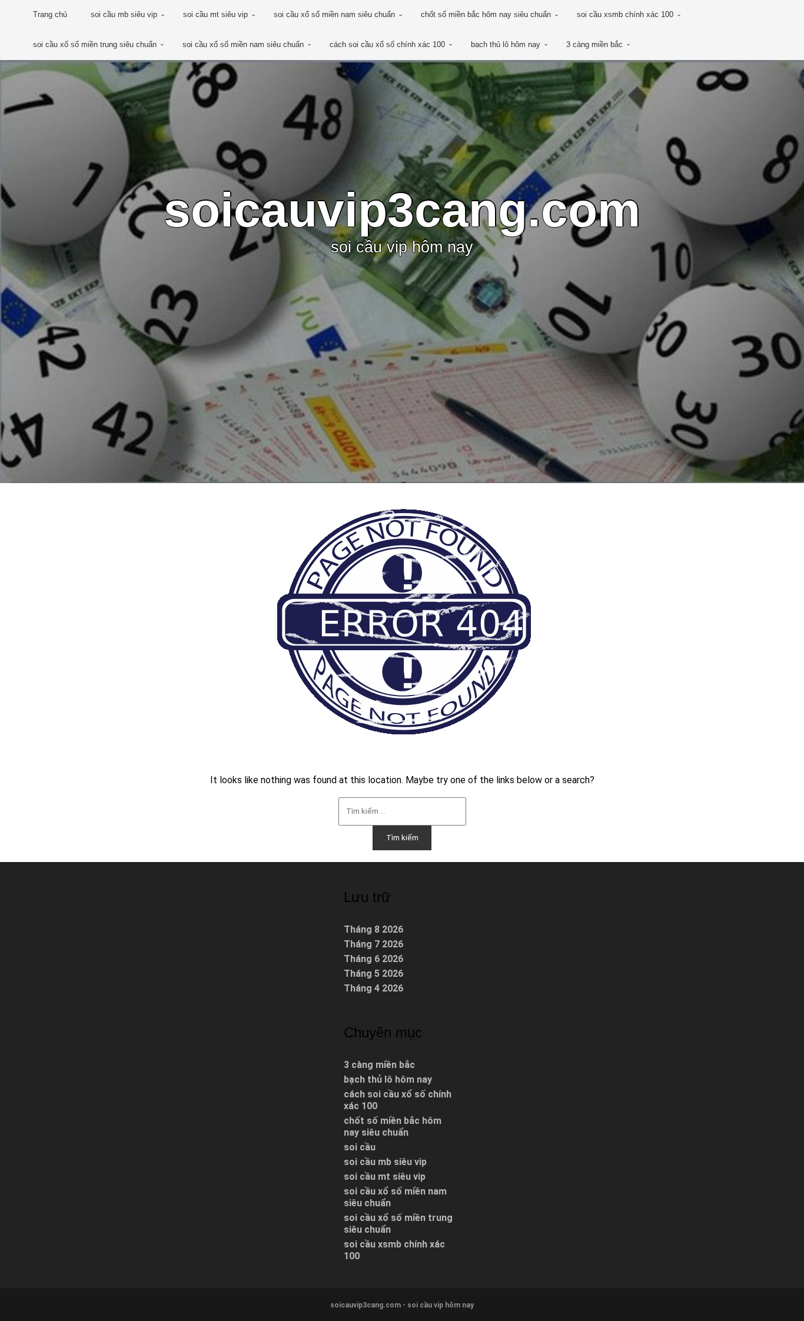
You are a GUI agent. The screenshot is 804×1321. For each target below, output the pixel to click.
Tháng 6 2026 (373, 958)
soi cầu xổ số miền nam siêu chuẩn (334, 14)
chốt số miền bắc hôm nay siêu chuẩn (486, 14)
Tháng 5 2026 (373, 973)
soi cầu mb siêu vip (124, 14)
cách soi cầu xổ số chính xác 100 (387, 44)
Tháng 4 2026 (373, 988)
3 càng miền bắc (594, 44)
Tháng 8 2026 (373, 929)
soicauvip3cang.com (402, 210)
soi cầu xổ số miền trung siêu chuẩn (95, 44)
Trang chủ (50, 14)
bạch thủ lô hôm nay (505, 44)
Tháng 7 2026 (373, 944)
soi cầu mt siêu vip (215, 14)
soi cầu (360, 1147)
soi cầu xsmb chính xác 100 (625, 14)
